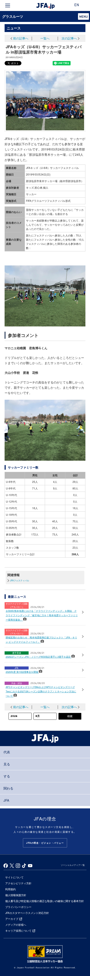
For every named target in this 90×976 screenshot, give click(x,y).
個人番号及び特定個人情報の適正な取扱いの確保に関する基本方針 (44, 901)
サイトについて (14, 877)
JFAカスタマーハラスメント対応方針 (27, 913)
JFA (6, 800)
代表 (6, 752)
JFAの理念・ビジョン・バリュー (45, 842)
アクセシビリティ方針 (18, 883)
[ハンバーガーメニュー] (7, 5)
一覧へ (45, 38)
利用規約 (10, 889)
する (6, 776)
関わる (8, 788)
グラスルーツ (12, 16)
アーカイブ (11, 918)
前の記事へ (20, 38)
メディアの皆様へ (15, 924)
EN (76, 5)
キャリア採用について (18, 930)
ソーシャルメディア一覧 (73, 865)
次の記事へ (69, 38)
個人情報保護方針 (15, 895)
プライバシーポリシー (18, 907)
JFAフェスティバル (19, 580)
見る (6, 764)
